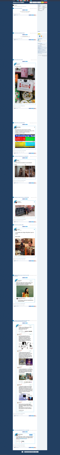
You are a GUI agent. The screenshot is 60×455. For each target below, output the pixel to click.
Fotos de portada (44, 7)
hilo (19, 414)
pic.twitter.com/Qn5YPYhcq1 (25, 36)
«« (22, 451)
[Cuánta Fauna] (25, 0)
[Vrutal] (21, 0)
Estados (39, 6)
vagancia (19, 446)
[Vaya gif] (27, 0)
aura (41, 48)
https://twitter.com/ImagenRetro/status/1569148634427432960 (19, 180)
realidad (40, 53)
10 (34, 451)
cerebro (38, 53)
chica (16, 38)
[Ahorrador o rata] (29, 0)
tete (33, 197)
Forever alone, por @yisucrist (18, 8)
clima (45, 52)
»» (37, 451)
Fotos (38, 7)
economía (39, 50)
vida (43, 49)
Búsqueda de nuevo (24, 6)
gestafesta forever (23, 446)
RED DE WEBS (14, 0)
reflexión (39, 47)
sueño (41, 50)
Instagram (44, 8)
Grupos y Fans (40, 8)
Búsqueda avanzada (39, 34)
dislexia (21, 446)
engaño (21, 38)
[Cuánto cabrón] (20, 0)
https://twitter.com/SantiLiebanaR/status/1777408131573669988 (20, 150)
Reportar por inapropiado (35, 40)
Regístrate (42, 0)
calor (40, 50)
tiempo (40, 52)
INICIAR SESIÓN (45, 0)
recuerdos (43, 50)
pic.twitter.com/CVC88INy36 (27, 11)
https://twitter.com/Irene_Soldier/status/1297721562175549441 (20, 258)
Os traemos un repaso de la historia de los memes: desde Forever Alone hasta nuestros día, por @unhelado (21, 321)
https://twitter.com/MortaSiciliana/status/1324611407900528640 (20, 219)
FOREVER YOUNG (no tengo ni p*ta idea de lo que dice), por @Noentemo (21, 275)
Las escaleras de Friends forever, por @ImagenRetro (21, 156)
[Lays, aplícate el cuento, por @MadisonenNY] (42, 42)
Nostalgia (43, 52)
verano (45, 48)
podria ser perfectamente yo (22, 11)
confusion (42, 52)
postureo (19, 38)
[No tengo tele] (26, 0)
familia (38, 52)
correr (16, 446)
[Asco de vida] (15, 0)
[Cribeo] (22, 0)
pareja (18, 38)
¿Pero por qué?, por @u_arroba (18, 59)
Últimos (31, 2)
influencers (40, 51)
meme (18, 414)
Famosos (44, 6)
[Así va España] (19, 0)
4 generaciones (21, 414)
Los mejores (34, 2)
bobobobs (32, 8)
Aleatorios (39, 2)
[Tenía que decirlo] (28, 0)
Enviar (42, 2)
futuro (40, 49)
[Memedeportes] (18, 0)
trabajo (39, 48)
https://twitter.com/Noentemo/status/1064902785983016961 (19, 303)
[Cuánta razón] (17, 0)
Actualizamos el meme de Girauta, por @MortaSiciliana (21, 197)
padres (41, 53)
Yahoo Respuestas (40, 10)
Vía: (13, 150)
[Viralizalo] (31, 0)
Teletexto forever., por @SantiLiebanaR (19, 122)
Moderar (45, 2)
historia (16, 414)
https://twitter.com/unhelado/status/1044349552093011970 (19, 413)
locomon (32, 156)
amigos (45, 50)
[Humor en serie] (24, 0)
